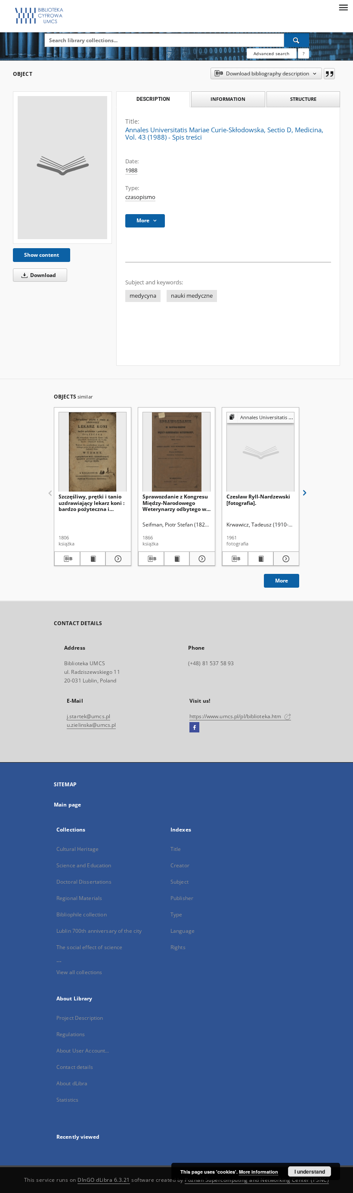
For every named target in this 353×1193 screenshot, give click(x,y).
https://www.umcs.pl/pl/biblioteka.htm (236, 716)
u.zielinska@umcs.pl (91, 725)
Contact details (74, 1067)
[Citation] (329, 73)
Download (42, 275)
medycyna (143, 295)
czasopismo (140, 197)
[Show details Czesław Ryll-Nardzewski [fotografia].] (284, 558)
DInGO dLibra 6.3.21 (103, 1180)
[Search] (296, 40)
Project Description (79, 1018)
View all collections (79, 972)
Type (176, 914)
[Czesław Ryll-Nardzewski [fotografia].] (260, 452)
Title (175, 849)
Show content (41, 255)
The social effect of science (89, 947)
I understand (309, 1171)
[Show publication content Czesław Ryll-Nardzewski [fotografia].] (260, 558)
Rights (178, 947)
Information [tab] (228, 99)
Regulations (70, 1034)
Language (182, 930)
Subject (179, 881)
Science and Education (83, 865)
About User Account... (82, 1050)
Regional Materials (79, 898)
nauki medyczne (192, 295)
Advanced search (271, 53)
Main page (67, 804)
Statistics (67, 1099)
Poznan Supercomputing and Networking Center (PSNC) (257, 1180)
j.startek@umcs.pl (88, 716)
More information (258, 1171)
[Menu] (343, 7)
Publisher (181, 898)
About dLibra (71, 1083)
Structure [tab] (303, 99)
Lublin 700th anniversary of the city (99, 930)
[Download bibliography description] (67, 558)
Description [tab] (153, 99)
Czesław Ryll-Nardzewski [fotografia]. (258, 499)
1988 (131, 170)
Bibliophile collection (81, 914)
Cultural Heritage (77, 849)
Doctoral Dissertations (83, 881)
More (281, 580)
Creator (179, 865)
